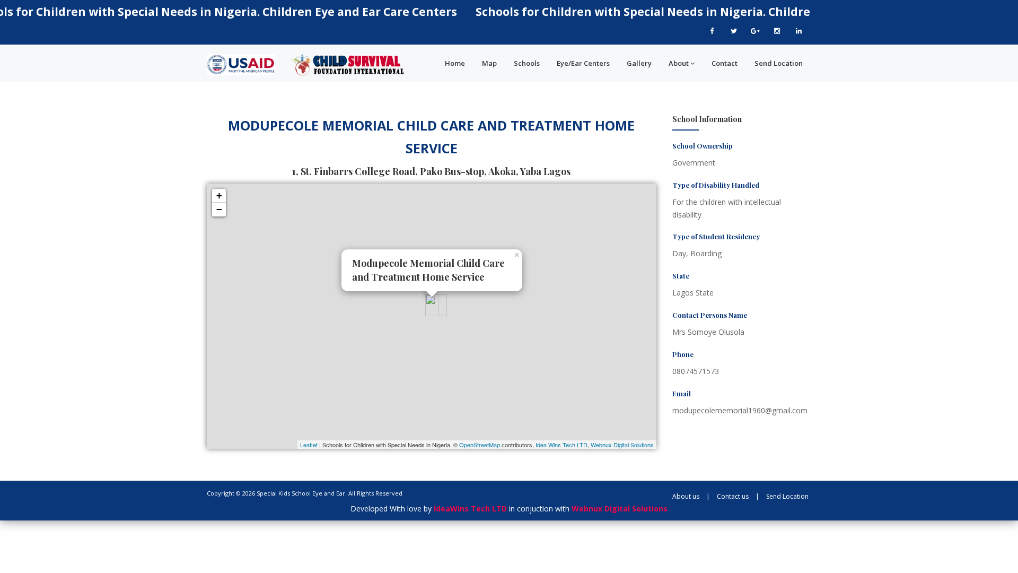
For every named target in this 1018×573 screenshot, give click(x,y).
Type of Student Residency (716, 236)
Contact (725, 63)
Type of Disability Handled (715, 184)
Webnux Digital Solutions (622, 444)
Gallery (639, 63)
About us (685, 496)
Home (455, 63)
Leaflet (309, 444)
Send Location (778, 63)
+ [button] (219, 195)
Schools (527, 63)
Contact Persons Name (709, 314)
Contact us (733, 496)
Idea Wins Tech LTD (561, 444)
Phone (683, 354)
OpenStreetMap (479, 444)
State (680, 275)
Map (489, 63)
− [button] (219, 209)
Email (681, 393)
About (679, 63)
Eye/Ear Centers (583, 63)
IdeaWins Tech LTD (470, 508)
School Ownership (702, 145)
